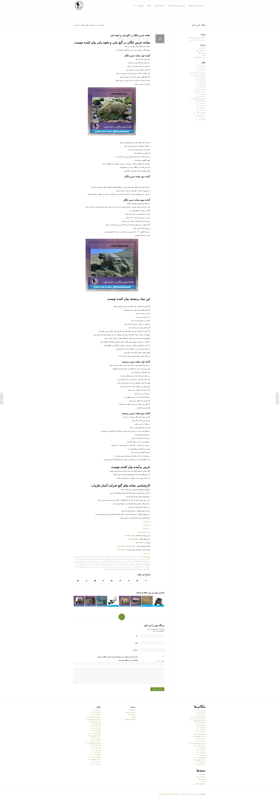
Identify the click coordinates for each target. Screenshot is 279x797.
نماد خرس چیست (136, 566)
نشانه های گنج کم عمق (95, 564)
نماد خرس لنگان (113, 569)
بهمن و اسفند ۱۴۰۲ (199, 77)
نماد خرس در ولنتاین (124, 569)
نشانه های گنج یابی (199, 57)
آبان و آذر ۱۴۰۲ (200, 84)
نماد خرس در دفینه (126, 566)
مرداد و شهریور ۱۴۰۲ (199, 91)
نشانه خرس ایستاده (92, 557)
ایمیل (136, 643)
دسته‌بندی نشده (130, 38)
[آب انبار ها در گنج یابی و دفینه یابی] (124, 601)
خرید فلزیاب (146, 521)
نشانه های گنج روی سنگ (108, 564)
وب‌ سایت (135, 650)
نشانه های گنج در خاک (117, 562)
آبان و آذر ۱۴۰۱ (200, 108)
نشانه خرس (101, 557)
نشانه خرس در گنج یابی (86, 559)
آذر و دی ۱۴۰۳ (201, 65)
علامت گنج (122, 557)
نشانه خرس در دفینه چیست (125, 559)
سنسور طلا (202, 53)
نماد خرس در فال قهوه (86, 566)
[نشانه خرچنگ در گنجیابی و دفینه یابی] (90, 601)
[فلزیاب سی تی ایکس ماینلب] (101, 601)
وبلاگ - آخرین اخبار (198, 25)
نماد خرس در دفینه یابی (113, 566)
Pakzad (119, 38)
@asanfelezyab (130, 535)
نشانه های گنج (139, 562)
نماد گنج (106, 569)
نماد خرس (85, 564)
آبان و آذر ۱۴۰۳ (200, 68)
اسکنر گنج (202, 48)
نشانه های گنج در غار (91, 562)
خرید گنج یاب (146, 528)
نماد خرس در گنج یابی (136, 569)
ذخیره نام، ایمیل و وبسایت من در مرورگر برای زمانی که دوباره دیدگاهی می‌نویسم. (117, 657)
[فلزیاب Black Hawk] (113, 601)
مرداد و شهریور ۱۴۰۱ (199, 115)
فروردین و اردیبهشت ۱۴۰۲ (197, 98)
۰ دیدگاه (139, 38)
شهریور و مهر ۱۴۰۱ (199, 112)
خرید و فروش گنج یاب (143, 532)
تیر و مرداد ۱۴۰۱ (200, 117)
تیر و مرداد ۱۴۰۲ (200, 94)
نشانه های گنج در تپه (129, 562)
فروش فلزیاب (146, 525)
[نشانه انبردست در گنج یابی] (277, 399)
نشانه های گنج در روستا (104, 562)
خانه (97, 25)
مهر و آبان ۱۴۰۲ (200, 86)
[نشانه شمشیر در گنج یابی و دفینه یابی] (147, 601)
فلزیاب (203, 55)
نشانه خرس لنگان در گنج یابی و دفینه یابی (130, 35)
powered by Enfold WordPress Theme (169, 794)
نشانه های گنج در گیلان (122, 564)
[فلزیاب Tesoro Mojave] (158, 601)
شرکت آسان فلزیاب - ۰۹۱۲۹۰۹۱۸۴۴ (189, 794)
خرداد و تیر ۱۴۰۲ (200, 96)
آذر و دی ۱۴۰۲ (201, 82)
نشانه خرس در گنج (99, 559)
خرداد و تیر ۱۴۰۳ (200, 70)
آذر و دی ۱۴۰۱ (201, 105)
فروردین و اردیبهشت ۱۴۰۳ (197, 75)
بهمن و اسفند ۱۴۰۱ (199, 101)
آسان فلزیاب (140, 557)
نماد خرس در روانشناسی (100, 566)
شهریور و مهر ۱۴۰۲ (199, 89)
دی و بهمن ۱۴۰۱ (200, 103)
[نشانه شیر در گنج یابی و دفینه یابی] (79, 601)
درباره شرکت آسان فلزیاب (197, 40)
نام (136, 636)
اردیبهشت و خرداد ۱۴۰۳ (198, 73)
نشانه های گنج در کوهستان (136, 564)
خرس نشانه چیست (130, 557)
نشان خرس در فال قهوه (111, 557)
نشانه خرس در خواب (139, 559)
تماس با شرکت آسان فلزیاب (196, 37)
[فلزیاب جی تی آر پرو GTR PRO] (135, 601)
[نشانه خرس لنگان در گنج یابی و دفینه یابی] (160, 38)
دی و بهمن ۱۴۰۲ (200, 79)
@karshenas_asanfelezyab (126, 546)
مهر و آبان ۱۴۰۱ (200, 110)
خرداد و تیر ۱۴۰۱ (200, 119)
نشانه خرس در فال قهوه (111, 559)
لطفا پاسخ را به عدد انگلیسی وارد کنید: (128, 660)
